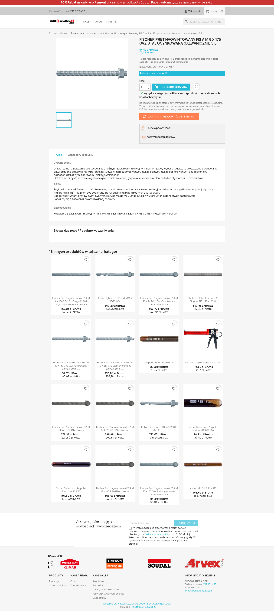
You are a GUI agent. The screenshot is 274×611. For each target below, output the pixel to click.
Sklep (87, 21)
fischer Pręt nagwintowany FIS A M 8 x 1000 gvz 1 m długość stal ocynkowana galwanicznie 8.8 (71, 301)
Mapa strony (99, 597)
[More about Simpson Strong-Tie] (114, 564)
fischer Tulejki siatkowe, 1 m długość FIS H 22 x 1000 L (203, 300)
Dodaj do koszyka (171, 87)
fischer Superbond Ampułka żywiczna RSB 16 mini (203, 429)
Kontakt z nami (78, 585)
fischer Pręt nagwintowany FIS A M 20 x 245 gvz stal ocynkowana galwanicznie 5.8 (159, 301)
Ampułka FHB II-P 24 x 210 (202, 488)
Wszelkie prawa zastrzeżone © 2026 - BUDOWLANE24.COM (137, 603)
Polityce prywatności (156, 534)
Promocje (54, 581)
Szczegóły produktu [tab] (80, 154)
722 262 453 (77, 11)
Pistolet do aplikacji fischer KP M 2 (203, 362)
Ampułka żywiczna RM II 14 (159, 362)
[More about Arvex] (204, 564)
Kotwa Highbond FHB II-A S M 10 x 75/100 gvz (159, 429)
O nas (99, 21)
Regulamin (98, 581)
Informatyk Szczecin (144, 606)
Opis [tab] (59, 154)
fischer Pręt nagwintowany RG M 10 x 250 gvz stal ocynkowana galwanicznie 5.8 (115, 365)
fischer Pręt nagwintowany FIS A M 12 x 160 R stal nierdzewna (115, 490)
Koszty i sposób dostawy (106, 589)
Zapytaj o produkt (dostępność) (169, 117)
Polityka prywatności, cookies (108, 593)
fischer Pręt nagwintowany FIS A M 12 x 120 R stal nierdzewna (115, 429)
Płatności (97, 585)
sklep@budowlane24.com (198, 590)
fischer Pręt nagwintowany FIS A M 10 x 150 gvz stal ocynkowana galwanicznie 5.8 (159, 491)
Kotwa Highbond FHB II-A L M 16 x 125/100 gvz (115, 300)
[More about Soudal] (159, 564)
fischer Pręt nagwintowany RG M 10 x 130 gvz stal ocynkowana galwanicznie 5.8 (71, 365)
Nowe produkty (57, 585)
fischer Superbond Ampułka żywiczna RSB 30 (71, 490)
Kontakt (112, 21)
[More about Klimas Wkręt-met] (69, 564)
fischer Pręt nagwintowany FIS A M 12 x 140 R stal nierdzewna (71, 429)
